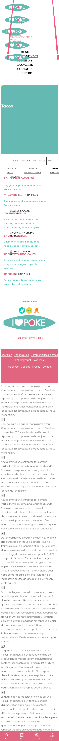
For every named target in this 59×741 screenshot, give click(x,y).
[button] (30, 27)
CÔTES (10, 173)
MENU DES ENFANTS (32, 173)
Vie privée (13, 366)
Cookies (25, 366)
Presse (36, 366)
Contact (47, 366)
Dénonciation (21, 354)
